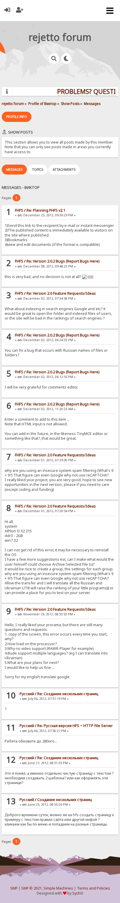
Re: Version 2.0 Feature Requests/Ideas (61, 293)
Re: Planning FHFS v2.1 (46, 210)
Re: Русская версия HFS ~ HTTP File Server (75, 725)
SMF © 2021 (31, 888)
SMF (13, 888)
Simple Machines (58, 888)
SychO (77, 893)
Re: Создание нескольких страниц (67, 693)
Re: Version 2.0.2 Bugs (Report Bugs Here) (63, 261)
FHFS (19, 210)
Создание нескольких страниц (64, 799)
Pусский (27, 693)
